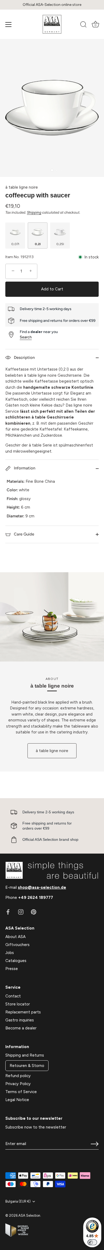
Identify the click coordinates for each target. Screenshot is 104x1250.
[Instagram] (20, 911)
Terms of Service (21, 1091)
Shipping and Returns (24, 1055)
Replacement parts (23, 1012)
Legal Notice (17, 1099)
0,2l (38, 244)
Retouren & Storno (27, 1065)
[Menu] (8, 24)
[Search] (83, 25)
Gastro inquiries (19, 1020)
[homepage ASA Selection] (52, 24)
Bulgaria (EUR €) (18, 1201)
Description (24, 357)
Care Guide (23, 534)
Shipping (34, 212)
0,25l (60, 244)
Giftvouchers (17, 944)
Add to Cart (52, 289)
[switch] (92, 1242)
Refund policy (18, 1075)
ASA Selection (29, 1215)
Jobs (9, 952)
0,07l (15, 244)
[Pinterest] (33, 911)
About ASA (15, 936)
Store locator (17, 1004)
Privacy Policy (18, 1083)
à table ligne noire (21, 187)
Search (26, 337)
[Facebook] (8, 911)
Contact (13, 996)
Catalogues (15, 960)
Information (24, 468)
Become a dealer (21, 1028)
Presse (11, 968)
